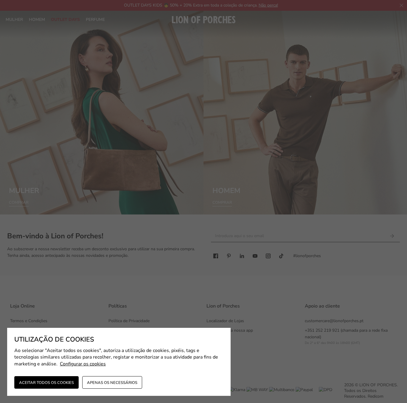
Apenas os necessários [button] (112, 382)
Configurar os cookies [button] (83, 364)
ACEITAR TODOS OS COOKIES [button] (46, 382)
